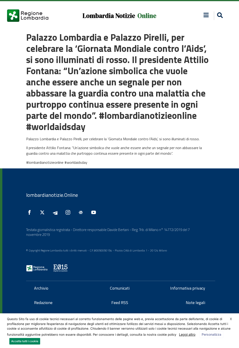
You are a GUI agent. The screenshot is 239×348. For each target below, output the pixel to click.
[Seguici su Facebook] (30, 212)
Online (146, 15)
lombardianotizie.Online (52, 195)
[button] (206, 15)
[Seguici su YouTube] (94, 212)
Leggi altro (187, 334)
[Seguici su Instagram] (69, 212)
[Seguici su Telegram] (56, 212)
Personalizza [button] (211, 334)
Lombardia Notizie (109, 15)
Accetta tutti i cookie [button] (24, 341)
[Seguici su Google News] (81, 212)
